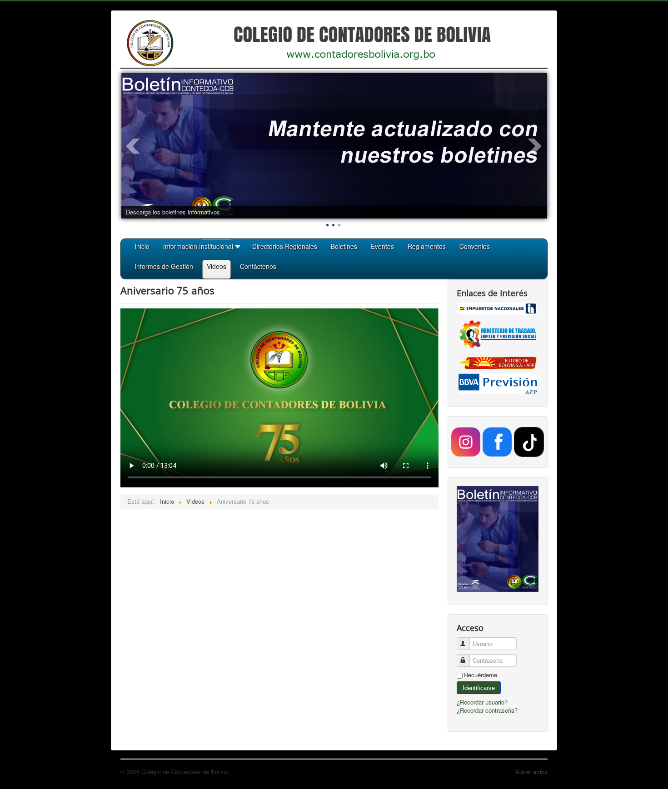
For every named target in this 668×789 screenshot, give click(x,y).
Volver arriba (531, 771)
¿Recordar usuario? (482, 702)
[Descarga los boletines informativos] (334, 145)
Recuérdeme (480, 675)
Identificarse (479, 687)
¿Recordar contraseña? (487, 710)
